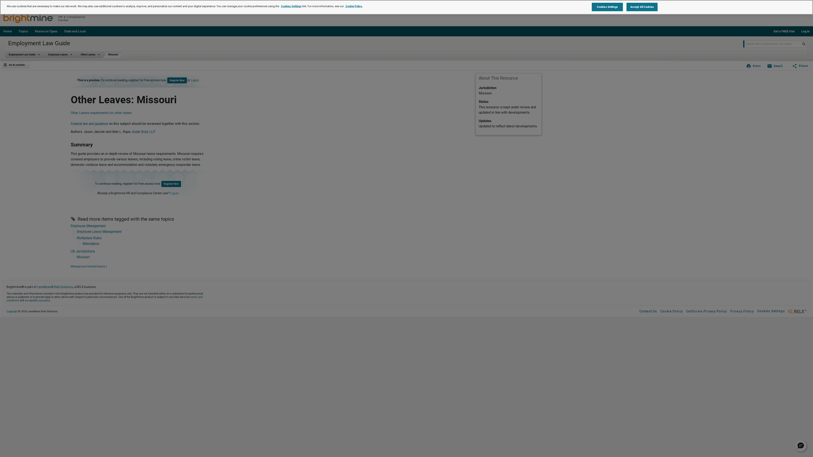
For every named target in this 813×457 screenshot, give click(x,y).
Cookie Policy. (354, 6)
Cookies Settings (291, 6)
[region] (406, 7)
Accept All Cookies (642, 6)
